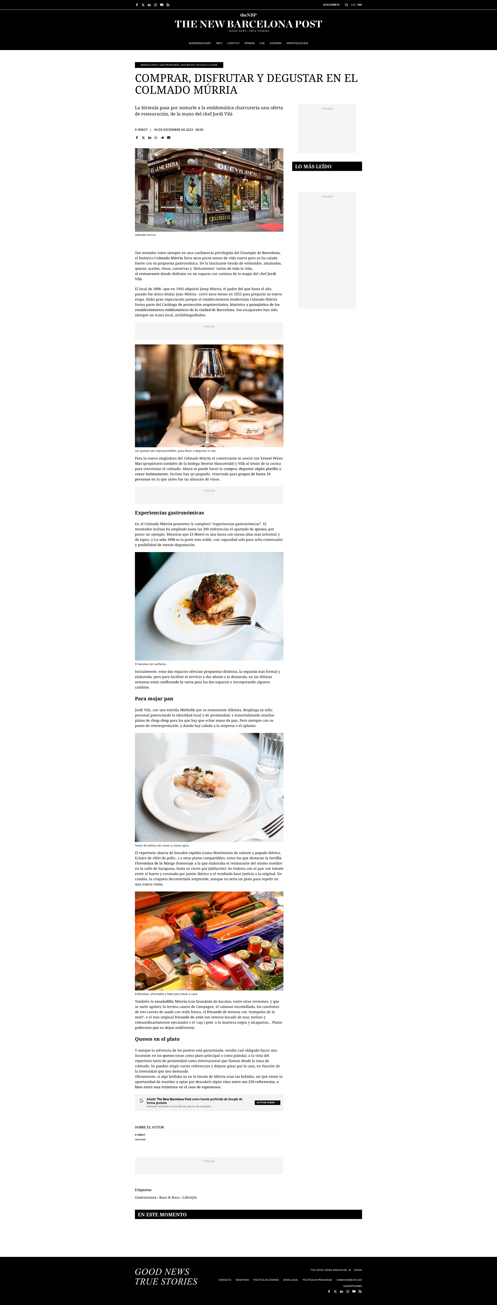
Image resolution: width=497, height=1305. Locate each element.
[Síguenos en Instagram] (155, 5)
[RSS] (168, 5)
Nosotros (242, 1279)
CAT (353, 4)
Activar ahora (266, 1102)
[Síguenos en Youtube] (162, 5)
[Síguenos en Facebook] (137, 5)
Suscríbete (331, 4)
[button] (346, 5)
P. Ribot (141, 129)
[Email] (169, 137)
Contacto (224, 1279)
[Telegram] (162, 137)
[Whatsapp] (156, 137)
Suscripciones (352, 1286)
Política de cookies (266, 1279)
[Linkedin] (150, 137)
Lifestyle (189, 1197)
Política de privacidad (317, 1279)
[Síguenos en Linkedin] (149, 5)
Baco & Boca (169, 1197)
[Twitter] (143, 137)
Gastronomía (145, 1197)
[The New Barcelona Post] (166, 1277)
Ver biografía (140, 1139)
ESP (360, 4)
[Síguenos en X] (143, 5)
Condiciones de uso (349, 1279)
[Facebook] (137, 137)
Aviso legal (290, 1279)
